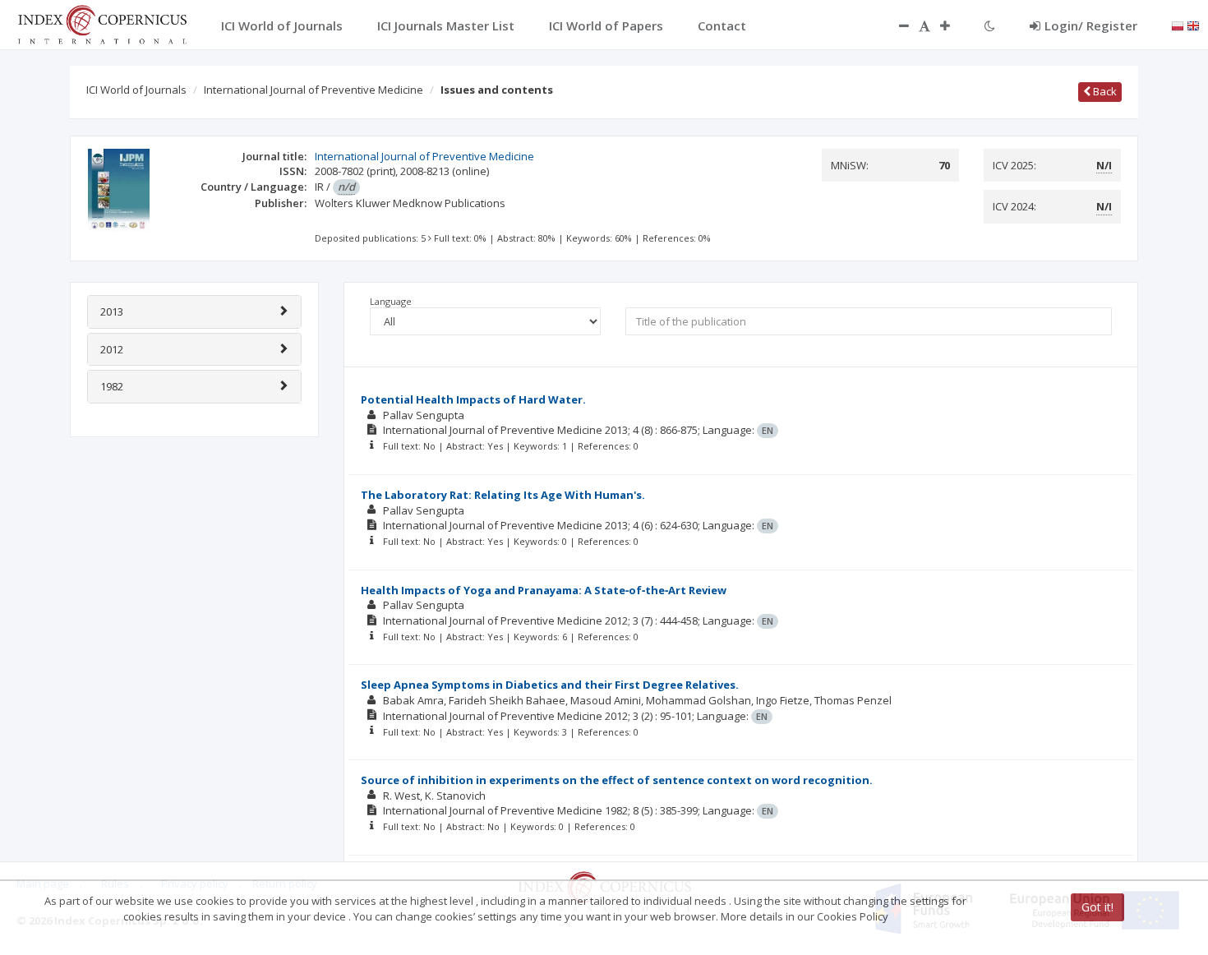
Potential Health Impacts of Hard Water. (473, 399)
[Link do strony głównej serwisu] (102, 23)
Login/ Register (1090, 25)
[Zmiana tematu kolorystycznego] (989, 25)
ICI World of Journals (136, 89)
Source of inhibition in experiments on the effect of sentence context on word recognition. (617, 780)
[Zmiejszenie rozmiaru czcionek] (896, 25)
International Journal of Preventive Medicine (313, 89)
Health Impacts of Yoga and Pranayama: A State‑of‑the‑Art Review (543, 590)
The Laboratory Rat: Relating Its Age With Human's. (503, 494)
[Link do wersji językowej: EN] (1193, 24)
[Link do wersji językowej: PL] (1177, 24)
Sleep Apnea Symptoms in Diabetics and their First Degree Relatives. (550, 684)
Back (1103, 91)
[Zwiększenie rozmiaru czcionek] (953, 25)
